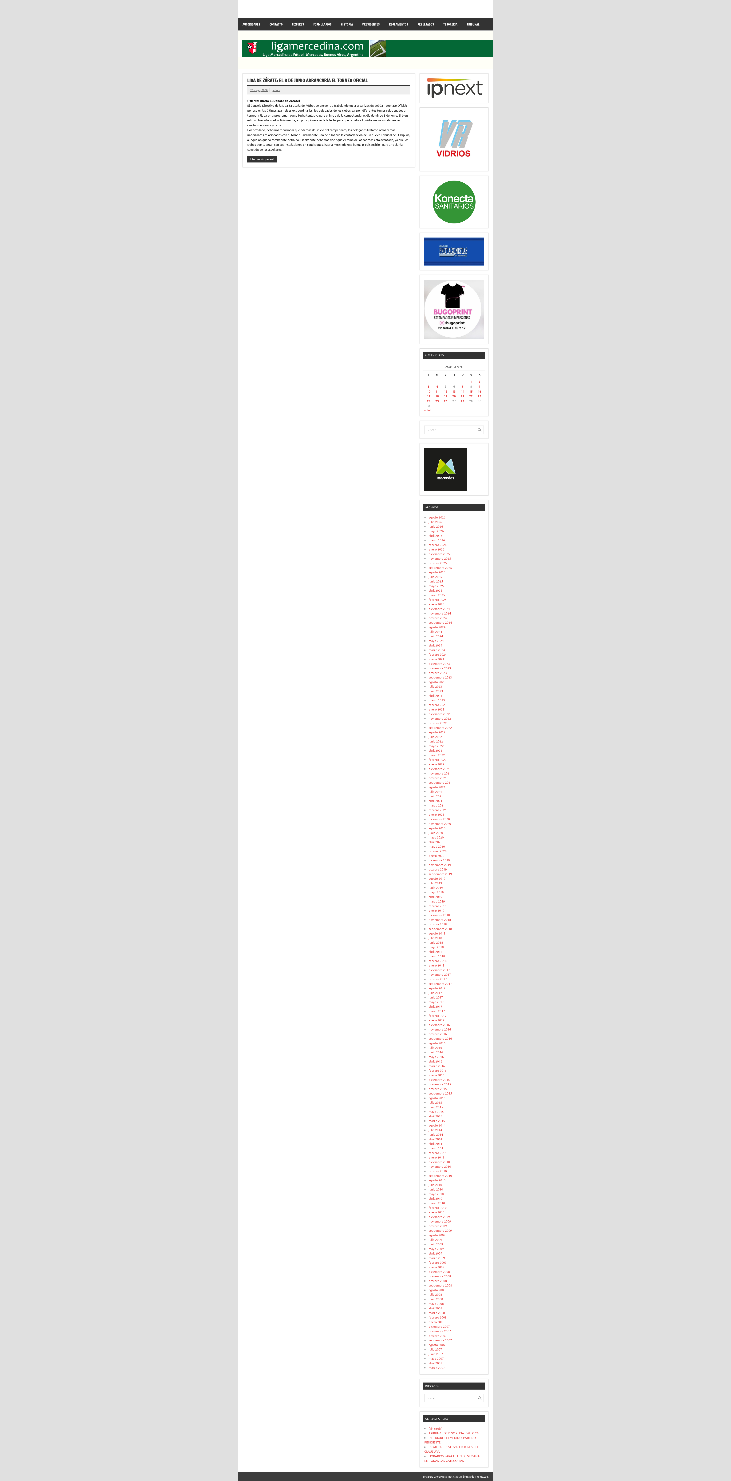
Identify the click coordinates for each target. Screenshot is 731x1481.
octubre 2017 (438, 979)
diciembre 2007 (439, 1326)
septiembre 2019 (440, 874)
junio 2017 (436, 997)
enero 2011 (436, 1157)
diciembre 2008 (439, 1271)
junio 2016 (436, 1052)
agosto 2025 (437, 572)
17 (428, 396)
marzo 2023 (437, 700)
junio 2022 (436, 741)
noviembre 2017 (440, 974)
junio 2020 (436, 833)
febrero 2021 (438, 810)
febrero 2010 (438, 1207)
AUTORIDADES (251, 24)
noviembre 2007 (440, 1331)
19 (445, 396)
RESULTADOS (425, 24)
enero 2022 (436, 764)
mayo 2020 (436, 837)
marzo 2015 (437, 1121)
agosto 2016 (437, 1043)
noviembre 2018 (440, 919)
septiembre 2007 (440, 1340)
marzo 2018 (437, 956)
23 (479, 396)
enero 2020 (436, 855)
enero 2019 (436, 910)
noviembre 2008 (440, 1276)
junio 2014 (436, 1134)
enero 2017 (436, 1020)
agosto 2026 (437, 517)
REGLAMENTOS (398, 24)
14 (462, 391)
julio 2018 (435, 938)
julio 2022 (435, 736)
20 (454, 396)
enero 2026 (436, 549)
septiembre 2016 (440, 1038)
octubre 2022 (438, 723)
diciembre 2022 (439, 714)
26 (445, 401)
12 (445, 391)
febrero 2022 (438, 759)
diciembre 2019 (439, 860)
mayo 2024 (436, 640)
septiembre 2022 (440, 727)
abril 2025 (435, 590)
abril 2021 (435, 801)
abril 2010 (435, 1198)
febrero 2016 (438, 1070)
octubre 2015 (438, 1089)
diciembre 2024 (439, 608)
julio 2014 (435, 1130)
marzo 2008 (437, 1313)
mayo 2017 (436, 1002)
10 (428, 391)
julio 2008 (435, 1294)
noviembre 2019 (440, 865)
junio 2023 (436, 691)
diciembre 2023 (439, 663)
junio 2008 (436, 1299)
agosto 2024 (437, 627)
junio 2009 (436, 1244)
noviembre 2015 (440, 1084)
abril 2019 (435, 897)
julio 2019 (435, 883)
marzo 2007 (437, 1367)
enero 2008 (436, 1322)
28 (462, 401)
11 (437, 391)
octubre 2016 (438, 1034)
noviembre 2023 (440, 668)
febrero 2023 (438, 704)
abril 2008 (435, 1308)
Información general (262, 159)
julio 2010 (435, 1185)
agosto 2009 (437, 1235)
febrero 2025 (438, 599)
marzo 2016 (437, 1066)
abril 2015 (435, 1116)
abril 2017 (435, 1006)
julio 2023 (435, 686)
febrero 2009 (438, 1262)
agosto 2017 (437, 988)
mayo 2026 (436, 531)
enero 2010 (436, 1212)
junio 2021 (436, 796)
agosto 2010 (437, 1180)
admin (276, 90)
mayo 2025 (436, 586)
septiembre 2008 (440, 1285)
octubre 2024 (438, 618)
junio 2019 (436, 887)
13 (454, 391)
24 (428, 401)
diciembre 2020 (439, 819)
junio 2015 (436, 1107)
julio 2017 (435, 993)
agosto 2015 (437, 1098)
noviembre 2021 (440, 773)
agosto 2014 (437, 1125)
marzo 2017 (437, 1011)
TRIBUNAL (473, 24)
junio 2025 (436, 581)
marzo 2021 (437, 805)
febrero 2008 (438, 1317)
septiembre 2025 (440, 567)
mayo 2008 (436, 1303)
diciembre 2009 (439, 1217)
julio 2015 (435, 1102)
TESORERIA (450, 24)
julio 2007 (435, 1349)
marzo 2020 (437, 846)
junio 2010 (436, 1189)
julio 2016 (435, 1047)
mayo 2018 (436, 947)
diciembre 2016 (439, 1025)
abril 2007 (435, 1363)
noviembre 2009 (440, 1221)
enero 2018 (436, 965)
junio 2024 (436, 636)
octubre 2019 (438, 869)
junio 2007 (436, 1354)
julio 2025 (435, 576)
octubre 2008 (438, 1281)
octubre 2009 (438, 1226)
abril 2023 (435, 695)
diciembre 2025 (439, 554)
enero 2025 (436, 604)
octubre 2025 (438, 563)
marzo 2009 (437, 1258)
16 (479, 391)
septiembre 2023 (440, 677)
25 (437, 401)
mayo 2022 (436, 746)
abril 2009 (435, 1253)
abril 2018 (435, 951)
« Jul (427, 410)
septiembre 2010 (440, 1175)
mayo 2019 (436, 892)
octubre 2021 (438, 778)
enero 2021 (436, 814)
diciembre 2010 (439, 1162)
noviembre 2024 (440, 613)
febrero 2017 (438, 1015)
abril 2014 (435, 1139)
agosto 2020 (437, 828)
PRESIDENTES (371, 24)
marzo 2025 (437, 595)
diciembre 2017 (439, 970)
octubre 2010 (438, 1171)
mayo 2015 (436, 1111)
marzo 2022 (437, 755)
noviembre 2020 (440, 823)
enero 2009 (436, 1267)
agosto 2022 (437, 732)
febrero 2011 (438, 1153)
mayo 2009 (436, 1249)
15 (471, 391)
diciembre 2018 (439, 915)
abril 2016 (435, 1061)
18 (437, 396)
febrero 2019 (438, 906)
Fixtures (298, 24)
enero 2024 (436, 659)
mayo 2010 (436, 1194)
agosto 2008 (437, 1290)
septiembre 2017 (440, 983)
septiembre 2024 (440, 622)
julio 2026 (435, 522)
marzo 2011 (437, 1148)
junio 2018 (436, 942)
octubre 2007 (438, 1335)
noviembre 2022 (440, 718)
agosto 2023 (437, 682)
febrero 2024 (438, 654)
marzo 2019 (437, 901)
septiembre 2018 (440, 929)
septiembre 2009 (440, 1230)
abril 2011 (435, 1143)
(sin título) (435, 1428)
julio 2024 (435, 631)
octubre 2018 (438, 924)
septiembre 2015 (440, 1093)
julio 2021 (435, 791)
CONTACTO (276, 24)
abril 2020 (435, 842)
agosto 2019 (437, 878)
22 (471, 396)
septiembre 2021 (440, 782)
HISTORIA (347, 24)
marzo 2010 (437, 1203)
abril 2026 (435, 535)
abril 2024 (435, 645)
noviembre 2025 (440, 558)
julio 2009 (435, 1239)
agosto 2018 (437, 933)
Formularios (322, 24)
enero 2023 (436, 709)
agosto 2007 (437, 1345)
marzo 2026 (437, 540)
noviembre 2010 (440, 1166)
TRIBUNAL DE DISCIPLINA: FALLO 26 (454, 1433)
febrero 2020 (438, 851)
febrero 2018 (438, 961)
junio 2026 (436, 526)
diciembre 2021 (439, 769)
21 (462, 396)
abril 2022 (435, 750)
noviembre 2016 (440, 1029)
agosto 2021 (437, 787)
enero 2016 (436, 1075)
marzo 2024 (437, 650)
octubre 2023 (438, 672)
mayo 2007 (436, 1358)
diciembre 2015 (439, 1079)
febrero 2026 (438, 544)
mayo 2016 (436, 1057)
